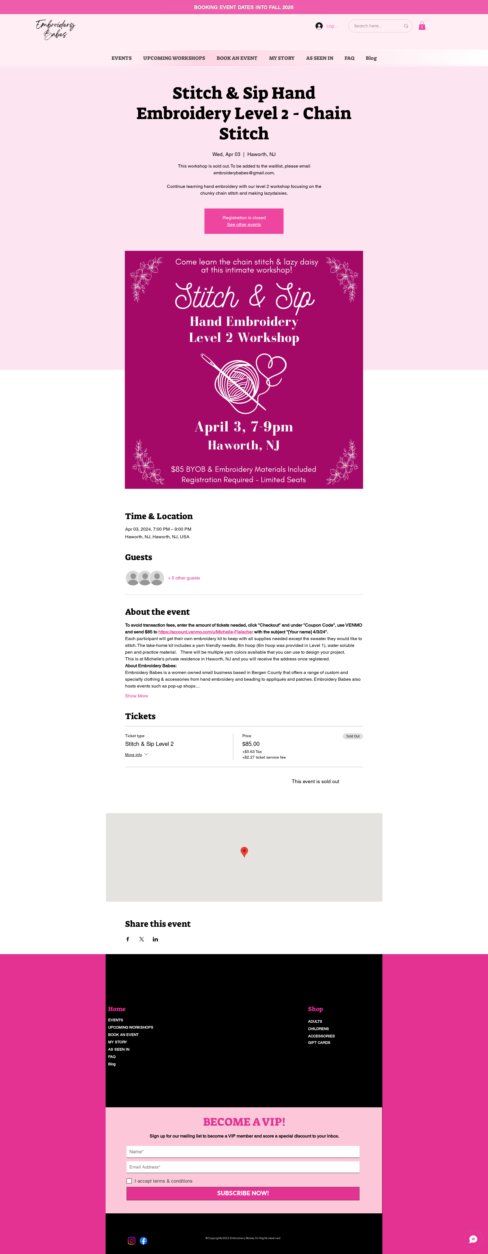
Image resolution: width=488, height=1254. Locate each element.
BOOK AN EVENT (123, 1035)
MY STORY (117, 1042)
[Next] (457, 7)
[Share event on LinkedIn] (155, 939)
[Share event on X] (141, 939)
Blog (112, 1064)
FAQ (112, 1057)
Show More (136, 696)
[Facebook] (143, 1241)
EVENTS (115, 1020)
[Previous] (30, 7)
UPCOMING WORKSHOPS (130, 1027)
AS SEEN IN (118, 1049)
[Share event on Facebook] (127, 939)
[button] (422, 25)
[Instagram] (132, 1241)
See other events (244, 224)
